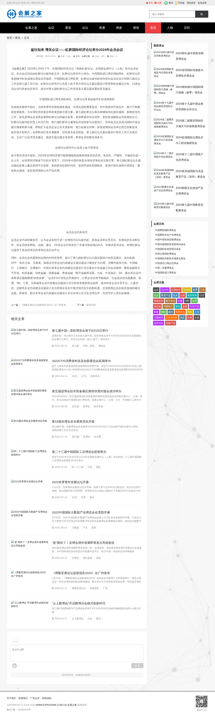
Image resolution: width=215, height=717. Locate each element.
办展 (189, 317)
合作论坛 (158, 323)
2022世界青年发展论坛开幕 (70, 482)
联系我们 (23, 698)
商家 (119, 27)
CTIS (84, 376)
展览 (68, 27)
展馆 (136, 27)
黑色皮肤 (191, 3)
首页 (9, 37)
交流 (156, 295)
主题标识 (158, 317)
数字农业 (170, 300)
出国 (197, 317)
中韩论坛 (180, 312)
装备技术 (158, 300)
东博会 (86, 436)
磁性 (170, 312)
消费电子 (168, 306)
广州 (105, 588)
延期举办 (95, 376)
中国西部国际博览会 (165, 230)
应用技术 (176, 289)
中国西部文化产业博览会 (168, 235)
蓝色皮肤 (202, 3)
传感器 (186, 289)
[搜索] (201, 14)
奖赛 (102, 27)
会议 (51, 27)
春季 (195, 289)
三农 (202, 289)
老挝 (98, 558)
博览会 (101, 345)
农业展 (97, 436)
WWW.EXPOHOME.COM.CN (51, 705)
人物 (170, 27)
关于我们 (11, 698)
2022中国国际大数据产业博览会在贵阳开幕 (81, 512)
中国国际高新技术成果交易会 (170, 258)
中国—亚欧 (89, 345)
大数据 (75, 527)
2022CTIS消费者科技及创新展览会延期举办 (81, 361)
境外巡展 (87, 558)
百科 (187, 27)
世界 (83, 497)
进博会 (86, 406)
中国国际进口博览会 (165, 272)
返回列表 (91, 305)
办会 (90, 618)
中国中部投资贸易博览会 (168, 239)
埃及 (182, 317)
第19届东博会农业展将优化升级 (73, 421)
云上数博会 (78, 618)
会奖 (194, 300)
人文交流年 (172, 317)
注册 (158, 3)
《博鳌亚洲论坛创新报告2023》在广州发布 (43, 305)
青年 (92, 497)
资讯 (153, 27)
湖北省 (157, 306)
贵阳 (93, 527)
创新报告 (94, 588)
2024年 (165, 289)
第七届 (75, 345)
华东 (189, 312)
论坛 (85, 27)
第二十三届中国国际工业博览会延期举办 (79, 452)
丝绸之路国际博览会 (165, 253)
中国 (89, 467)
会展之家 (31, 27)
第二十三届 (77, 467)
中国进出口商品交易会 (167, 263)
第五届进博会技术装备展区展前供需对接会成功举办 (86, 391)
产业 (85, 527)
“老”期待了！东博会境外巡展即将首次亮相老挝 (83, 542)
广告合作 (35, 698)
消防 (187, 300)
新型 (185, 306)
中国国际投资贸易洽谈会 (168, 249)
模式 (98, 618)
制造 (156, 312)
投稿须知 (46, 698)
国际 (98, 467)
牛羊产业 (194, 306)
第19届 (75, 436)
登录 (150, 3)
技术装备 (98, 406)
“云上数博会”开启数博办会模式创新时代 (78, 603)
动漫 (180, 300)
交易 (182, 295)
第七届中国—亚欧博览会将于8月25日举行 (80, 330)
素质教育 (192, 295)
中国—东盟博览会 (164, 267)
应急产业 (170, 323)
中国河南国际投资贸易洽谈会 (170, 244)
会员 (156, 289)
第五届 (75, 406)
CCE (201, 295)
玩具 (175, 295)
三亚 (197, 312)
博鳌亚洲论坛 (79, 588)
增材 (163, 312)
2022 (74, 376)
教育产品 (165, 295)
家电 (177, 306)
